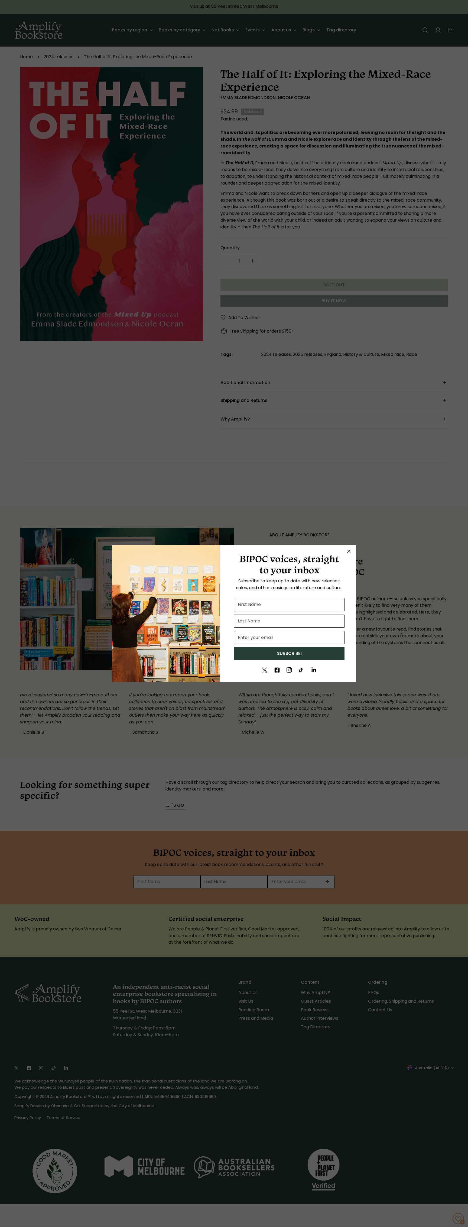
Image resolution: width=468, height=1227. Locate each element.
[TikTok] (301, 670)
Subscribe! (289, 653)
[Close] (349, 551)
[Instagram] (289, 670)
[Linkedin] (314, 670)
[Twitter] (264, 670)
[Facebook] (277, 670)
